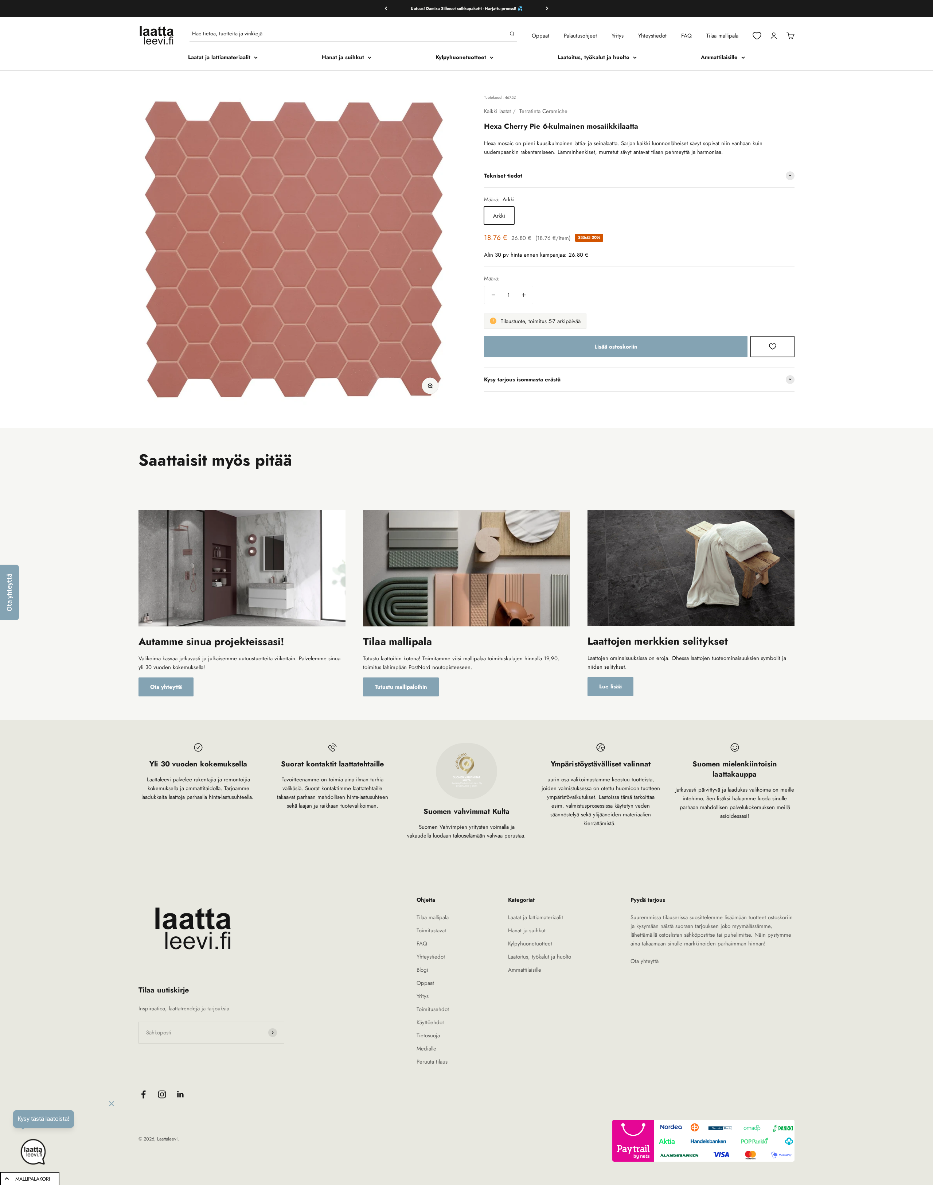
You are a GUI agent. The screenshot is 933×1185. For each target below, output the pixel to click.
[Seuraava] (547, 8)
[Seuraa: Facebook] (143, 1094)
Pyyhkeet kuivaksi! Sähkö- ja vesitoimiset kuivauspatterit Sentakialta (466, 8)
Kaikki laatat (497, 111)
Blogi (422, 970)
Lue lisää (610, 687)
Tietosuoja (428, 1035)
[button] (9, 592)
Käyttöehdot (430, 1022)
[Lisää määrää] (524, 295)
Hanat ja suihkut (343, 57)
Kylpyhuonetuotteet (461, 57)
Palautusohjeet (580, 36)
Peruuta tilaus (432, 1062)
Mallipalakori (32, 1178)
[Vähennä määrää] (493, 295)
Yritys (618, 36)
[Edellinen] (385, 8)
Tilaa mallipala (722, 36)
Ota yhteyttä (166, 687)
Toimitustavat (431, 930)
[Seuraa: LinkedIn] (181, 1094)
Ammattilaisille (719, 57)
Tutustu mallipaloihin (401, 687)
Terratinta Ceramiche (543, 111)
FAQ (686, 36)
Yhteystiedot (652, 36)
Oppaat (540, 36)
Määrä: (492, 279)
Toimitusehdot (433, 1009)
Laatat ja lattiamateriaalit (219, 57)
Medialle (426, 1049)
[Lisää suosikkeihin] (772, 346)
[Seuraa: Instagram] (162, 1094)
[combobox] (349, 34)
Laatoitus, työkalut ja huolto (593, 57)
